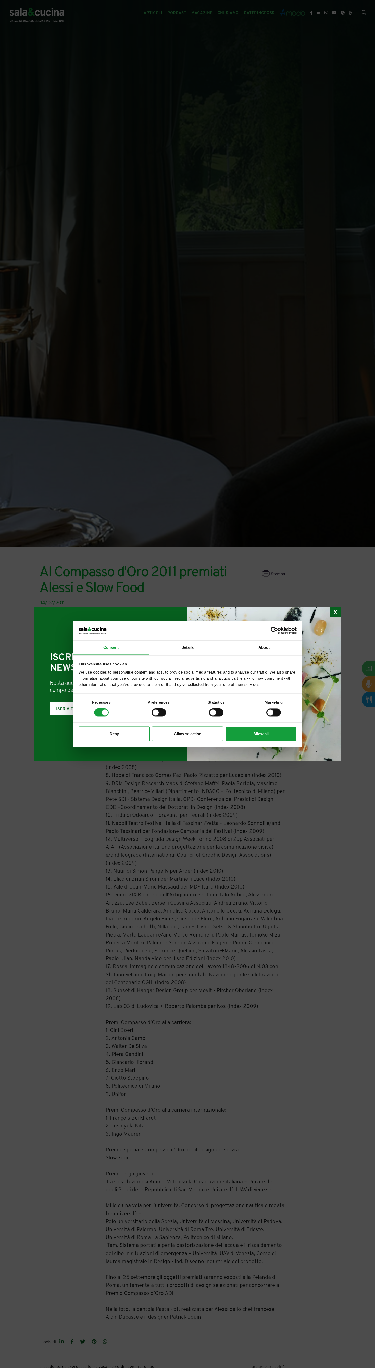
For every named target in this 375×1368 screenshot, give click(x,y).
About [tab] (264, 647)
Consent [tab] (111, 647)
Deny (114, 733)
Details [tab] (187, 647)
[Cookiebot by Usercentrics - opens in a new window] (274, 630)
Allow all (261, 733)
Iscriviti (65, 709)
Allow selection (187, 733)
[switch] (159, 713)
